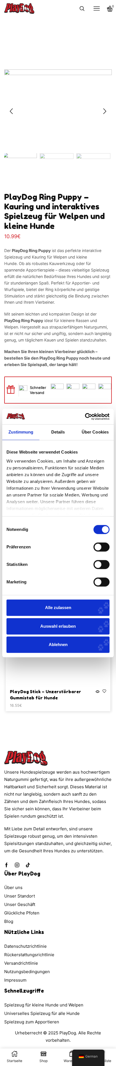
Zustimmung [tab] (21, 432)
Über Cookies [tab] (95, 432)
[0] (111, 9)
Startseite (42, 33)
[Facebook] (6, 865)
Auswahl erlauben (58, 626)
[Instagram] (17, 865)
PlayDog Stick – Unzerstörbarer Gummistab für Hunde (45, 694)
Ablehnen (58, 644)
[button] (11, 111)
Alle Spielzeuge (68, 33)
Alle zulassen (58, 607)
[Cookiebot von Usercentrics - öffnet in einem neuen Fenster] (85, 416)
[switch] (101, 546)
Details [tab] (58, 432)
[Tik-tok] (28, 865)
